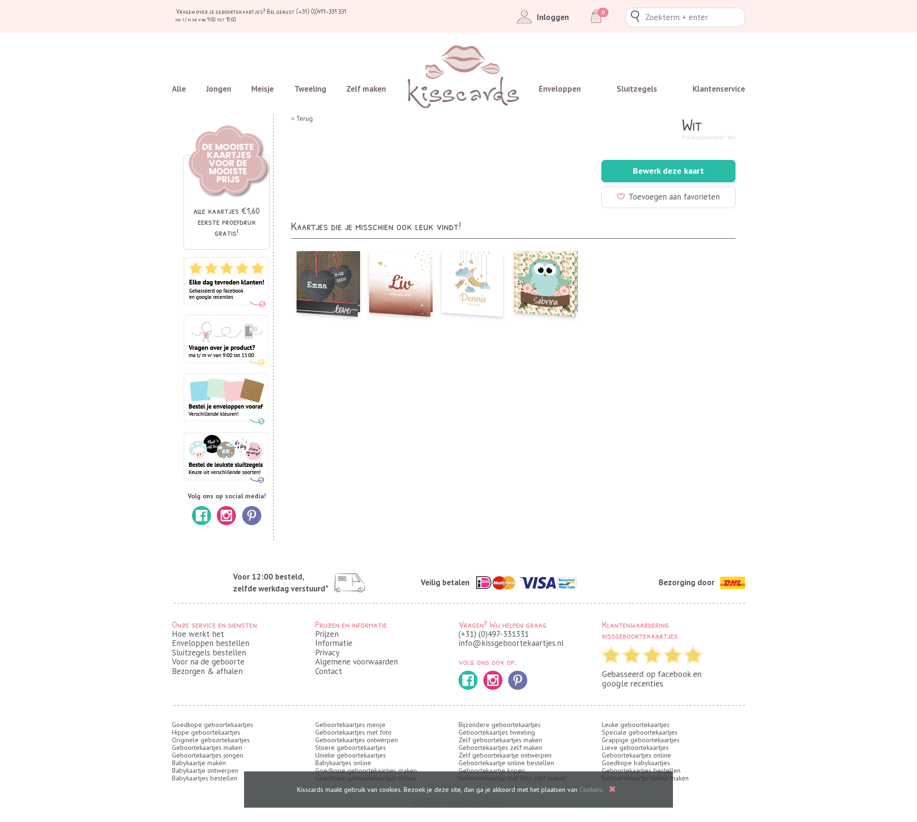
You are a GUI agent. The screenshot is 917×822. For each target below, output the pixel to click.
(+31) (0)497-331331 (493, 634)
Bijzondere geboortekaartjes (499, 724)
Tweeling (310, 89)
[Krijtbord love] (327, 281)
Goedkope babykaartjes (636, 763)
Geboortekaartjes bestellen (641, 770)
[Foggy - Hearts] (399, 281)
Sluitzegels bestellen (209, 652)
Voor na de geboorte (208, 661)
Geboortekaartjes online (636, 755)
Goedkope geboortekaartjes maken (366, 770)
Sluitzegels (637, 89)
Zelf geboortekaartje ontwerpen (505, 755)
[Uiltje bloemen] (545, 281)
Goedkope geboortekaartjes (212, 724)
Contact (328, 671)
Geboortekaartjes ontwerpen (356, 740)
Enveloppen (560, 89)
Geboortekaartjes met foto (353, 732)
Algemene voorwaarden (356, 661)
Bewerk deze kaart (668, 170)
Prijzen (327, 634)
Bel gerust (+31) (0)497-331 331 (306, 11)
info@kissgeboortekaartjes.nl (511, 643)
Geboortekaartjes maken (207, 747)
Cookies (590, 789)
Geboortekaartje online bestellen (506, 763)
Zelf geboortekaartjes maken (500, 740)
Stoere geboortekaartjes (350, 747)
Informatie (333, 643)
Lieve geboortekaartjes (635, 747)
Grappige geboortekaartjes (641, 740)
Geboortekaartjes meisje (350, 724)
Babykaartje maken (199, 763)
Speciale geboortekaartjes (640, 732)
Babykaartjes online (343, 763)
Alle (179, 89)
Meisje (262, 89)
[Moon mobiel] (472, 281)
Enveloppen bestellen (210, 643)
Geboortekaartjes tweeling (496, 732)
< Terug (302, 119)
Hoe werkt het (198, 634)
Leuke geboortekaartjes (636, 724)
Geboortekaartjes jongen (207, 755)
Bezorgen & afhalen (207, 671)
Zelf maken (366, 89)
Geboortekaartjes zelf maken (500, 747)
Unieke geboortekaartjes (350, 755)
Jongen (218, 89)
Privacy (327, 652)
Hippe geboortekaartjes (206, 732)
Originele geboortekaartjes (211, 740)
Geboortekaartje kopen (491, 770)
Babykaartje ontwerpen (205, 770)
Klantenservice (719, 89)
